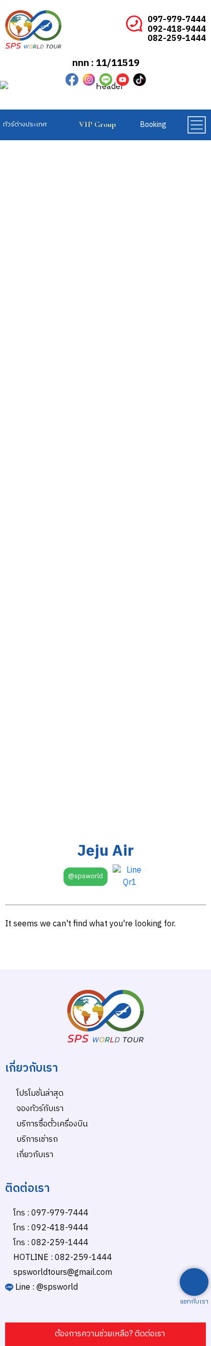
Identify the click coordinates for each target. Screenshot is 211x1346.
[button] (28, 125)
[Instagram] (88, 79)
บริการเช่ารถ (37, 1139)
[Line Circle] (105, 79)
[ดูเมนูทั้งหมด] (196, 125)
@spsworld (85, 876)
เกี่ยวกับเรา (34, 1155)
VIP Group (97, 124)
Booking (153, 125)
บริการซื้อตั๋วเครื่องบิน (52, 1124)
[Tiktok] (139, 79)
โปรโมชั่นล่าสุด (40, 1093)
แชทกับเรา (194, 1301)
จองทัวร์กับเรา (40, 1109)
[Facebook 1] (72, 79)
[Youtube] (122, 79)
